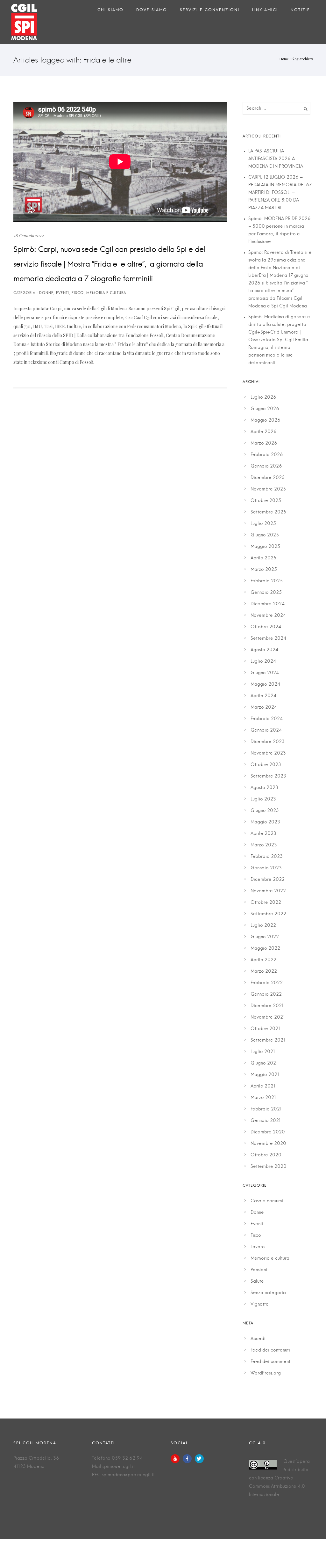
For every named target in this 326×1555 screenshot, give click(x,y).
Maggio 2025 (265, 546)
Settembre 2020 (269, 1166)
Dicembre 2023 (268, 742)
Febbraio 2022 (267, 983)
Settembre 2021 (268, 1040)
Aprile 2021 (263, 1086)
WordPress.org (266, 1373)
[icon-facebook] (189, 1458)
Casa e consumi (267, 1201)
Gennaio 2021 (266, 1120)
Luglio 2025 (263, 523)
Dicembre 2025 (268, 477)
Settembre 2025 (268, 512)
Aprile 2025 (263, 558)
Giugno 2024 (265, 673)
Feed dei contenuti (270, 1350)
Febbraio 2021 (266, 1109)
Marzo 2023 (264, 845)
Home (284, 58)
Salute (257, 1281)
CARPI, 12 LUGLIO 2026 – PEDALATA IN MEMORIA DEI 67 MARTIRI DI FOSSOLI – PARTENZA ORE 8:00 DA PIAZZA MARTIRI (280, 192)
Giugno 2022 (265, 937)
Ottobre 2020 (266, 1155)
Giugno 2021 (264, 1063)
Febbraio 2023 (267, 856)
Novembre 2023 (268, 753)
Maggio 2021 (265, 1074)
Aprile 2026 (264, 432)
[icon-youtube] (177, 1458)
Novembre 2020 (268, 1143)
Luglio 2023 (263, 799)
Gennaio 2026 (266, 466)
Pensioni (259, 1270)
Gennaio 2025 (266, 592)
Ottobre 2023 (266, 765)
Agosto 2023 (264, 787)
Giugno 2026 (265, 409)
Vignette (260, 1304)
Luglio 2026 (263, 397)
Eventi (257, 1224)
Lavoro (258, 1247)
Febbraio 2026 (267, 455)
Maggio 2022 (265, 948)
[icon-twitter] (199, 1458)
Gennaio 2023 (266, 868)
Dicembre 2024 (268, 604)
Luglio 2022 (263, 925)
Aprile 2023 (263, 833)
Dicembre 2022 (268, 879)
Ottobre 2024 (266, 627)
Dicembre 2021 (267, 1006)
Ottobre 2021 (265, 1029)
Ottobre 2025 (266, 500)
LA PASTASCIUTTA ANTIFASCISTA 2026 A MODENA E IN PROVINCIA (275, 159)
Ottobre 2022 (266, 902)
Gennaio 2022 (266, 994)
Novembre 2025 (268, 489)
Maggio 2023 (265, 822)
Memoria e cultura (270, 1258)
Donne (257, 1212)
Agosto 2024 (264, 650)
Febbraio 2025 (267, 581)
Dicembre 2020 (268, 1132)
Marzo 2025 (264, 569)
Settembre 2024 (268, 638)
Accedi (258, 1339)
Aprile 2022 (263, 960)
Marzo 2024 (264, 707)
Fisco (256, 1235)
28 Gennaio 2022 (28, 235)
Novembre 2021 (268, 1017)
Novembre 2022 (268, 891)
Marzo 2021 (263, 1097)
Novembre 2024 (268, 615)
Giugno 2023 (265, 810)
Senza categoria (268, 1293)
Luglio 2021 (263, 1052)
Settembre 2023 (268, 776)
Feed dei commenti (271, 1362)
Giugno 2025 (265, 535)
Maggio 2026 (265, 420)
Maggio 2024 (265, 684)
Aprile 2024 (263, 696)
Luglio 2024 (263, 661)
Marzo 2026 (264, 443)
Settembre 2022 (268, 914)
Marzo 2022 (264, 971)
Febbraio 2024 (267, 719)
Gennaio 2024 (266, 730)
